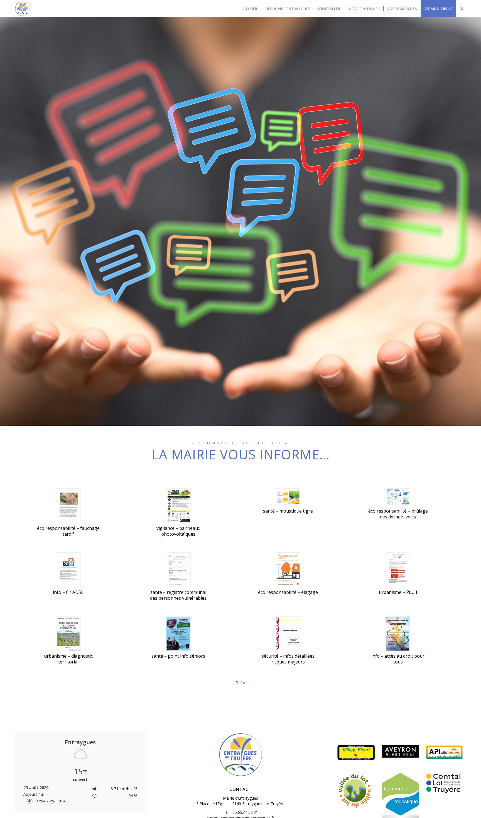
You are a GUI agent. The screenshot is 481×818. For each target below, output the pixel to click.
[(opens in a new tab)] (444, 783)
